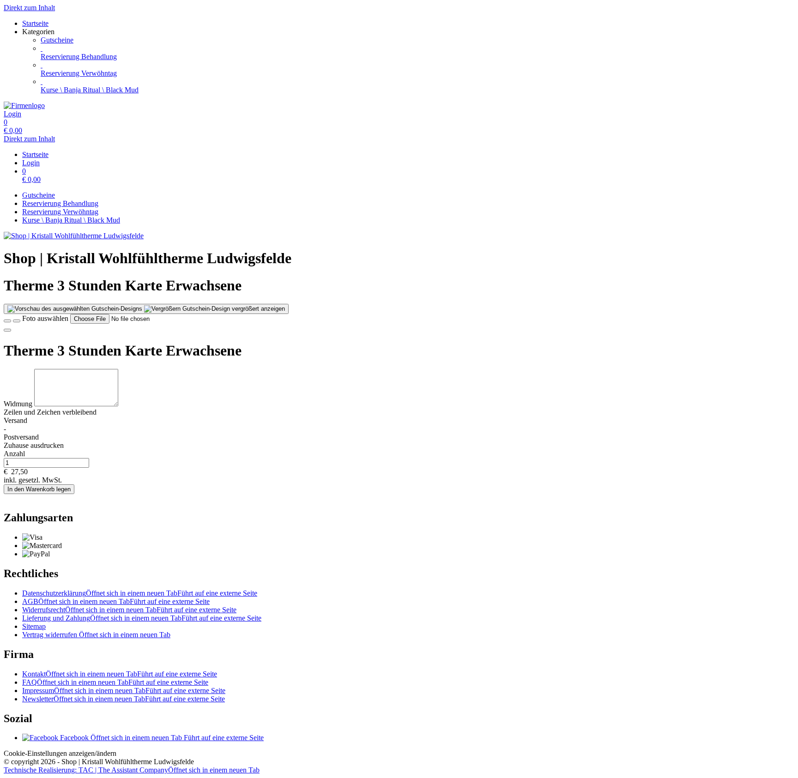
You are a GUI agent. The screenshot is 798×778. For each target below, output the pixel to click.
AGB (116, 601)
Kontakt (119, 674)
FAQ (115, 682)
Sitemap (34, 626)
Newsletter (123, 699)
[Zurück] (7, 321)
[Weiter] (7, 330)
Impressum (123, 690)
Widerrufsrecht (129, 610)
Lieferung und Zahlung (141, 618)
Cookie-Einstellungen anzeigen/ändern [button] (60, 753)
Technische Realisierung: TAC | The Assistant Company (132, 770)
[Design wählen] (16, 321)
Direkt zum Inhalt (29, 8)
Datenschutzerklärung (139, 593)
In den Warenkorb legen (39, 489)
